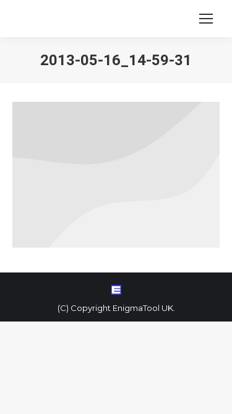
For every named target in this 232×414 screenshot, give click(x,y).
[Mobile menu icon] (206, 19)
